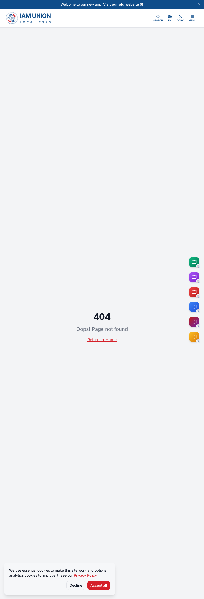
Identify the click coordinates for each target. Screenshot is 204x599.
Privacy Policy (85, 575)
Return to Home (102, 339)
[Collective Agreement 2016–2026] (195, 292)
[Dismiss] (199, 4)
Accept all (98, 585)
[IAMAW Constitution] (195, 307)
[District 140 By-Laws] (195, 337)
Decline (76, 585)
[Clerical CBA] (195, 277)
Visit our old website (121, 4)
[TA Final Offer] (195, 262)
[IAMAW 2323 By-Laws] (195, 322)
